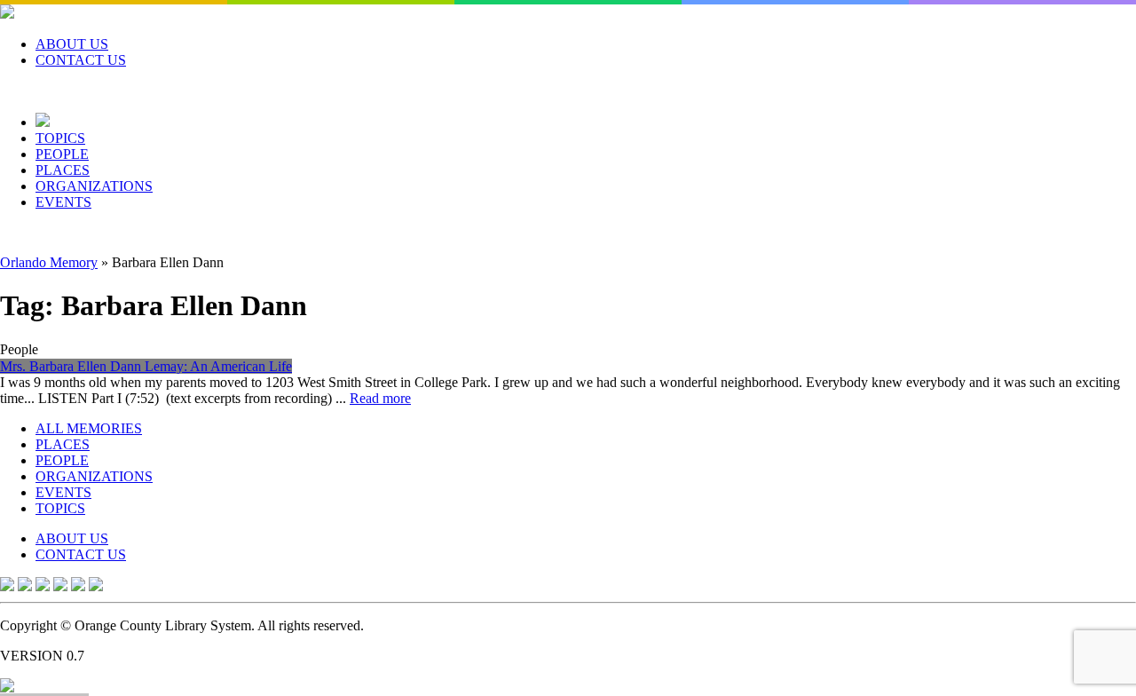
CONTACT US (81, 59)
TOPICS (60, 138)
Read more (380, 398)
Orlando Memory (49, 262)
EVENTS (63, 202)
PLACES (63, 170)
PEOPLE (62, 154)
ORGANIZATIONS (94, 186)
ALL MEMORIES (89, 428)
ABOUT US (72, 43)
